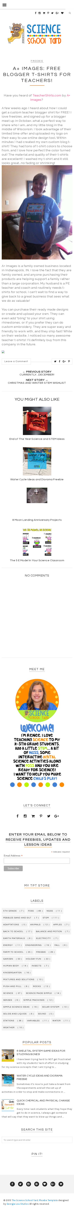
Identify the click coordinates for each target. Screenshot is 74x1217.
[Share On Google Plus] (64, 361)
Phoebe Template (48, 1200)
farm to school (13, 952)
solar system (50, 1007)
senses (7, 1000)
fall (57, 945)
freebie (37, 61)
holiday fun (33, 959)
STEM (46, 918)
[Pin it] (69, 361)
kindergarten (12, 973)
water (56, 1021)
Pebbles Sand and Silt (17, 918)
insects (36, 966)
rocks (37, 986)
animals (35, 925)
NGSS (50, 911)
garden (8, 959)
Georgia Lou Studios (18, 1204)
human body (11, 966)
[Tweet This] (55, 361)
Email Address (13, 855)
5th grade (10, 911)
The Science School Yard (25, 1200)
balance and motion (49, 931)
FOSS (31, 911)
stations (8, 1021)
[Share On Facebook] (59, 361)
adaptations (11, 925)
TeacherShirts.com (47, 95)
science (8, 993)
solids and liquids (15, 1014)
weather (9, 1027)
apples (57, 925)
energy (8, 945)
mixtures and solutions (18, 979)
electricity (43, 938)
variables (33, 1021)
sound (42, 1014)
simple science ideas (16, 1007)
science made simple (39, 993)
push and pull (12, 986)
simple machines (33, 1000)
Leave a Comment (16, 361)
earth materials (14, 938)
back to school (13, 931)
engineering (33, 945)
